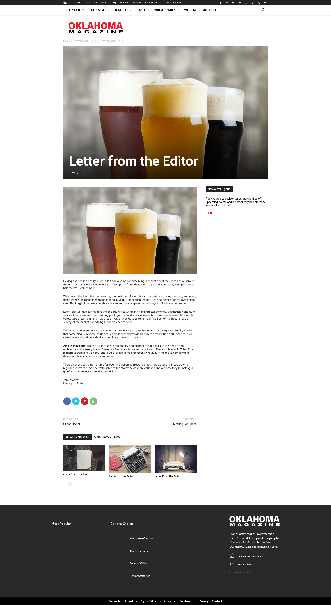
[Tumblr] (252, 2)
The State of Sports (141, 538)
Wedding (190, 10)
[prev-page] (65, 484)
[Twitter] (258, 2)
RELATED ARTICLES (77, 437)
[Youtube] (265, 2)
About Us (105, 2)
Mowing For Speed (185, 424)
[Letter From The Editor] (176, 459)
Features (121, 10)
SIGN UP (211, 213)
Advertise (137, 2)
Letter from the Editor (85, 41)
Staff (73, 172)
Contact (177, 2)
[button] (263, 10)
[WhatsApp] (93, 401)
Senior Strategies (140, 576)
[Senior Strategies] (118, 575)
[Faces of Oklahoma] (118, 563)
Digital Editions (120, 2)
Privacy (166, 2)
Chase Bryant (71, 424)
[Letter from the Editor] (84, 458)
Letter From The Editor (167, 476)
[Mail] (233, 2)
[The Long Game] (118, 551)
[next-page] (71, 484)
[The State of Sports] (118, 538)
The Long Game (139, 551)
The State (73, 10)
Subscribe (92, 2)
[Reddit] (246, 2)
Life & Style (97, 10)
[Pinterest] (240, 2)
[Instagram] (227, 2)
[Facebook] (221, 2)
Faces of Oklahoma (141, 563)
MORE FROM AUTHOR (107, 437)
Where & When (165, 10)
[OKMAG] (254, 521)
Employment (151, 2)
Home (66, 41)
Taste (141, 10)
